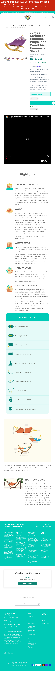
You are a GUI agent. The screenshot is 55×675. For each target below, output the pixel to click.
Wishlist (44, 620)
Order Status (45, 623)
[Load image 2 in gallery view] (13, 58)
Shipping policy (24, 665)
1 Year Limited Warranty (31, 626)
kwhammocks (18, 662)
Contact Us (31, 619)
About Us (30, 616)
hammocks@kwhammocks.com (12, 640)
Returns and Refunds (31, 635)
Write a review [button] (27, 583)
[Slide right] (26, 58)
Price (31, 56)
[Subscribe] (38, 603)
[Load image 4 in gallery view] (22, 58)
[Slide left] (5, 58)
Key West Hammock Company (38, 54)
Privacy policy (24, 663)
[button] (2, 17)
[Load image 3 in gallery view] (17, 58)
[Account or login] (50, 17)
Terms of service (15, 665)
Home (6, 25)
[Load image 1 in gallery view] (8, 59)
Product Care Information (31, 622)
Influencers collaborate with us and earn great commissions (32, 644)
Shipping (32, 62)
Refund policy (16, 663)
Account (44, 617)
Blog (29, 639)
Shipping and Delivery (31, 631)
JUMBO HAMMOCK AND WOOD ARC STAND (22, 25)
